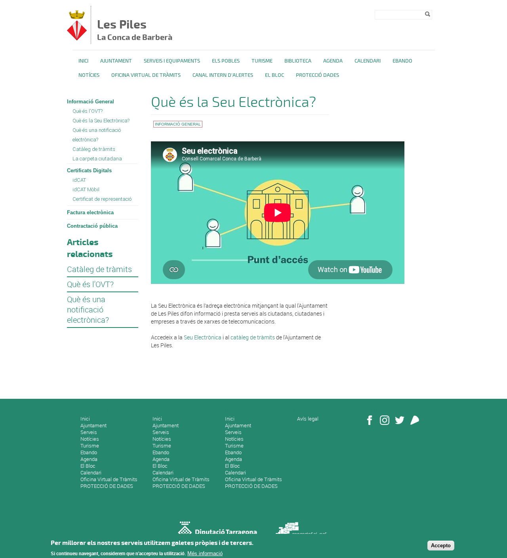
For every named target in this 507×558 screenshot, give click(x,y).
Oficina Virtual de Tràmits (108, 479)
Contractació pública (92, 226)
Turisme (89, 445)
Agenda (333, 61)
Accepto (441, 545)
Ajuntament (116, 61)
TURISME (262, 61)
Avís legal (307, 418)
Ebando (402, 61)
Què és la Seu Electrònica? (101, 121)
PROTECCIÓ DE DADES (106, 485)
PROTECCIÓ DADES (317, 75)
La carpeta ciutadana (97, 159)
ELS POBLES (226, 61)
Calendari (368, 61)
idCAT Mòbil (85, 189)
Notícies (88, 75)
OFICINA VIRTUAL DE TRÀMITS (146, 75)
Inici (83, 61)
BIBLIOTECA (297, 61)
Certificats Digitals (89, 170)
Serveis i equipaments (172, 61)
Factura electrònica (90, 212)
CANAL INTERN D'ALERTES (223, 75)
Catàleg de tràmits (93, 149)
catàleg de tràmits (253, 337)
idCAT (79, 180)
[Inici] (77, 38)
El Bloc (274, 75)
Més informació (205, 553)
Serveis (88, 432)
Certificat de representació (102, 199)
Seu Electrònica (203, 337)
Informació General (90, 102)
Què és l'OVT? (87, 111)
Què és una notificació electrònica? (96, 135)
